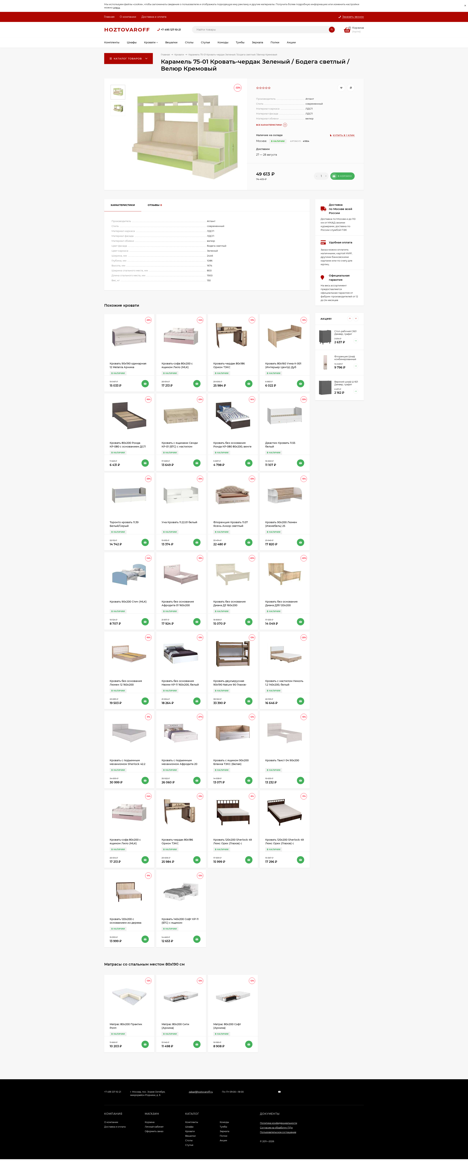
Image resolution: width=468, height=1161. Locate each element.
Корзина (149, 1122)
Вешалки (190, 1135)
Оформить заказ (154, 1131)
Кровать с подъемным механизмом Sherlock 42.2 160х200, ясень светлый (127, 764)
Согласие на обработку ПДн (276, 1127)
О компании (128, 16)
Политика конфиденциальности (278, 1123)
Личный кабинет (154, 1126)
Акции (223, 1140)
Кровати (179, 54)
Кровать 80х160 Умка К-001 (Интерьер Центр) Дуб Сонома (283, 367)
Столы (189, 1140)
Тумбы (223, 1126)
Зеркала (224, 1131)
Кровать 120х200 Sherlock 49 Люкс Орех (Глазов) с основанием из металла (284, 843)
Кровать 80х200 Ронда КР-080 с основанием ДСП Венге (128, 446)
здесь (116, 7)
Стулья (189, 1145)
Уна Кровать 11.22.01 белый (179, 522)
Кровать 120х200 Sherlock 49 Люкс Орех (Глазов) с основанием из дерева (232, 843)
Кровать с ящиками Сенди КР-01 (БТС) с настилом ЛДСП (180, 446)
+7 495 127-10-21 (171, 29)
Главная (109, 16)
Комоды (224, 1122)
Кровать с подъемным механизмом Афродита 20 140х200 (179, 764)
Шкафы (189, 1126)
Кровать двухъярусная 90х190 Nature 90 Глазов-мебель (230, 684)
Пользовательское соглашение (278, 1132)
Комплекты (191, 1122)
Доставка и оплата (153, 16)
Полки (223, 1135)
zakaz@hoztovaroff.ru (201, 1091)
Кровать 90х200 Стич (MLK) (128, 601)
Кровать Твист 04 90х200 (282, 760)
